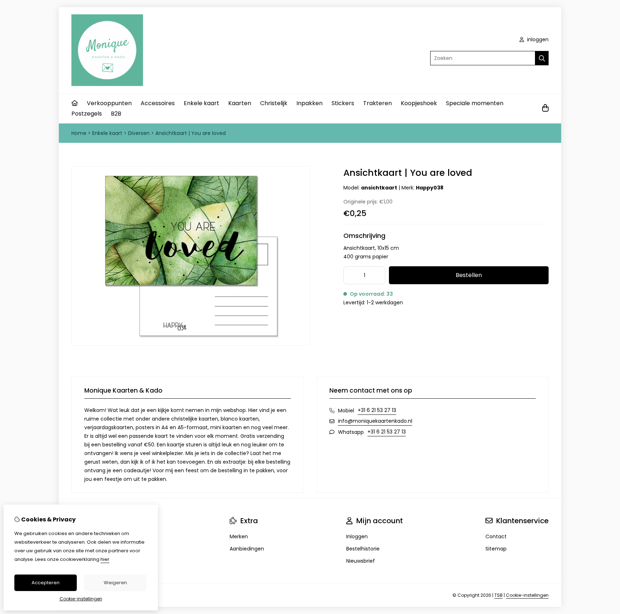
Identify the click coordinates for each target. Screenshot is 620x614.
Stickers (343, 103)
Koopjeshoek (419, 103)
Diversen (139, 133)
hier (104, 559)
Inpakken (309, 103)
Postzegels (86, 113)
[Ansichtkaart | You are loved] (190, 343)
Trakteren (377, 103)
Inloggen (357, 536)
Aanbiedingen (247, 548)
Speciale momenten (474, 103)
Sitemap (496, 548)
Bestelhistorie (363, 548)
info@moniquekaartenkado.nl (375, 421)
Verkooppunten (109, 103)
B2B (116, 113)
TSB (498, 595)
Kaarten (239, 103)
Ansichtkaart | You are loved (190, 133)
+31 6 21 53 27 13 (377, 410)
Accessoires (158, 103)
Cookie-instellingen (527, 595)
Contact (496, 536)
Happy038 (429, 187)
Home (78, 133)
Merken (239, 536)
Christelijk (273, 103)
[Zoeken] (542, 58)
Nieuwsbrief (360, 560)
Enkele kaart (201, 103)
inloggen (537, 39)
